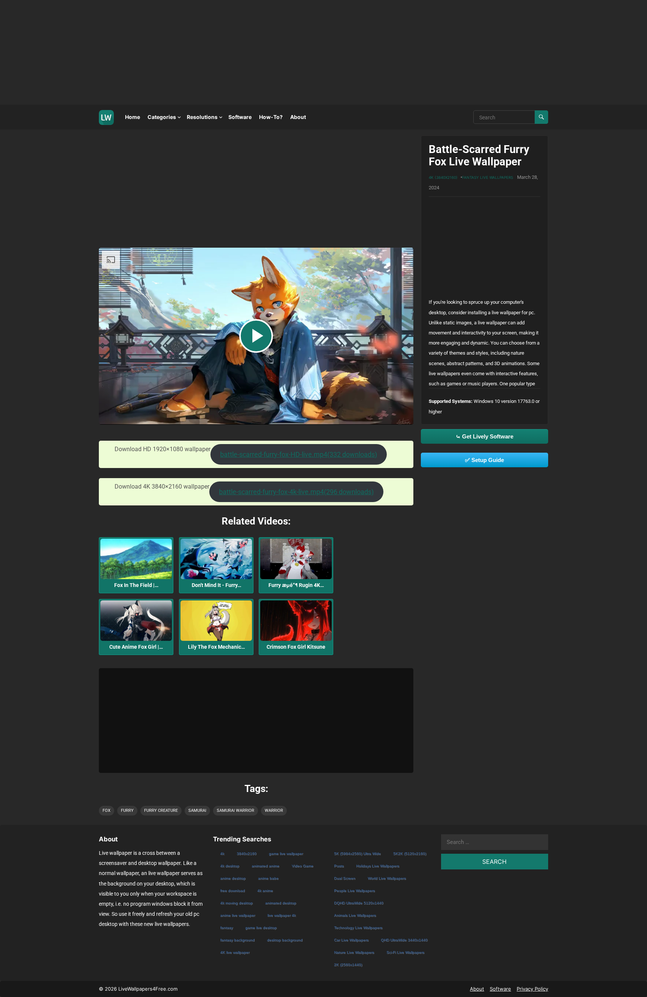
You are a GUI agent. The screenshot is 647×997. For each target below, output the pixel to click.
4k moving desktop (236, 903)
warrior (274, 810)
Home (132, 117)
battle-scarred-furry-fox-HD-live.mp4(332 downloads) (298, 454)
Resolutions (202, 117)
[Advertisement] (224, 52)
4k (222, 853)
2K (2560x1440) (348, 965)
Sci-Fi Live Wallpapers (405, 952)
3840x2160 (246, 853)
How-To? (271, 117)
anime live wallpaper (237, 915)
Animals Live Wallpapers (355, 915)
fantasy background (237, 940)
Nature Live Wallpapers (354, 952)
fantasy (226, 928)
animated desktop (280, 903)
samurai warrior (235, 810)
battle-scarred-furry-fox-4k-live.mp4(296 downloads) (296, 492)
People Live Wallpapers (354, 891)
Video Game (302, 866)
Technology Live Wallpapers (358, 928)
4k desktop (229, 866)
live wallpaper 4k (281, 915)
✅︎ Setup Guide (484, 460)
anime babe (268, 878)
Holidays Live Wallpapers (377, 866)
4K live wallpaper (234, 952)
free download (232, 891)
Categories (162, 117)
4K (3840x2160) (443, 177)
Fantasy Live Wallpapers (487, 177)
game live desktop (261, 928)
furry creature (161, 810)
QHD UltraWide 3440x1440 (404, 940)
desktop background (285, 940)
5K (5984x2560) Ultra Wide (357, 853)
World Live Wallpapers (387, 878)
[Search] (541, 117)
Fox (106, 810)
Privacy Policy (532, 989)
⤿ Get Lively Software (484, 436)
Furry (127, 810)
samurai (197, 810)
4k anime (265, 891)
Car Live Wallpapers (351, 940)
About (298, 117)
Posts (339, 866)
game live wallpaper (286, 853)
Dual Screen (344, 878)
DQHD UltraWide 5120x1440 (358, 903)
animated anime (265, 866)
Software (240, 117)
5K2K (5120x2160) (409, 853)
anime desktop (233, 878)
